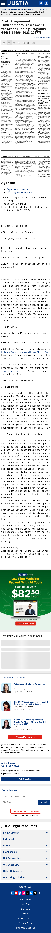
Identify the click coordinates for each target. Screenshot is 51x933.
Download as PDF (41, 37)
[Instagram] (23, 893)
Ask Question (25, 779)
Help (25, 914)
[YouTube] (16, 893)
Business (8, 845)
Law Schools (10, 851)
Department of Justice (17, 189)
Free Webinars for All (13, 677)
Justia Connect (25, 899)
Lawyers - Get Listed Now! (26, 811)
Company (25, 909)
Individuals (9, 839)
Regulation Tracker (16, 9)
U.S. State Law (11, 864)
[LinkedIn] (12, 893)
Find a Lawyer (9, 790)
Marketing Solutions (14, 877)
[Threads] (27, 893)
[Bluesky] (31, 893)
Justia (3, 9)
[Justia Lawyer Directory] (38, 893)
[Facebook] (19, 893)
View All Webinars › (25, 736)
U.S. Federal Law (12, 858)
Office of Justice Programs (19, 192)
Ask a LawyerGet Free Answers (11, 764)
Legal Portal (25, 904)
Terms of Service (25, 918)
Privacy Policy (25, 923)
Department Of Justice (34, 9)
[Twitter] (35, 893)
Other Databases (12, 871)
